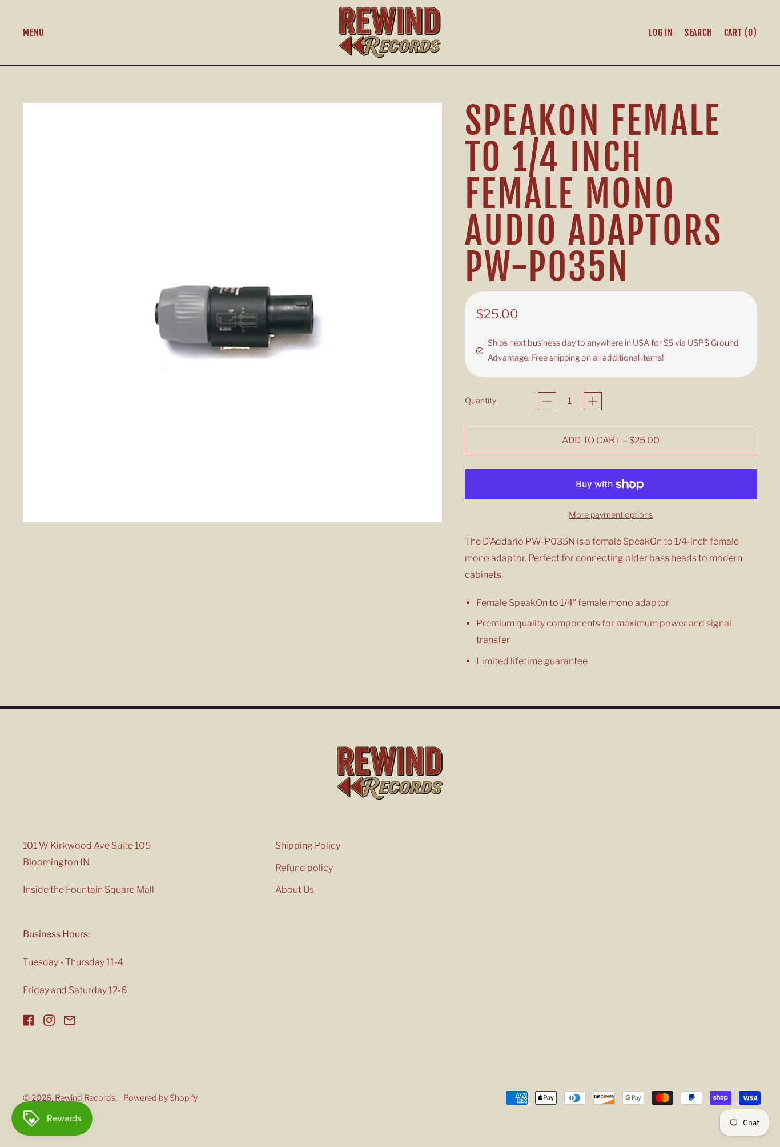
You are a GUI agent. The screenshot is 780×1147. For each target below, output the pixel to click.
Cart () (740, 35)
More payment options (611, 515)
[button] (698, 33)
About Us (294, 889)
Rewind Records (85, 1098)
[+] (593, 401)
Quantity (480, 400)
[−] (547, 401)
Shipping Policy (307, 845)
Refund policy (304, 867)
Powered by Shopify (160, 1098)
